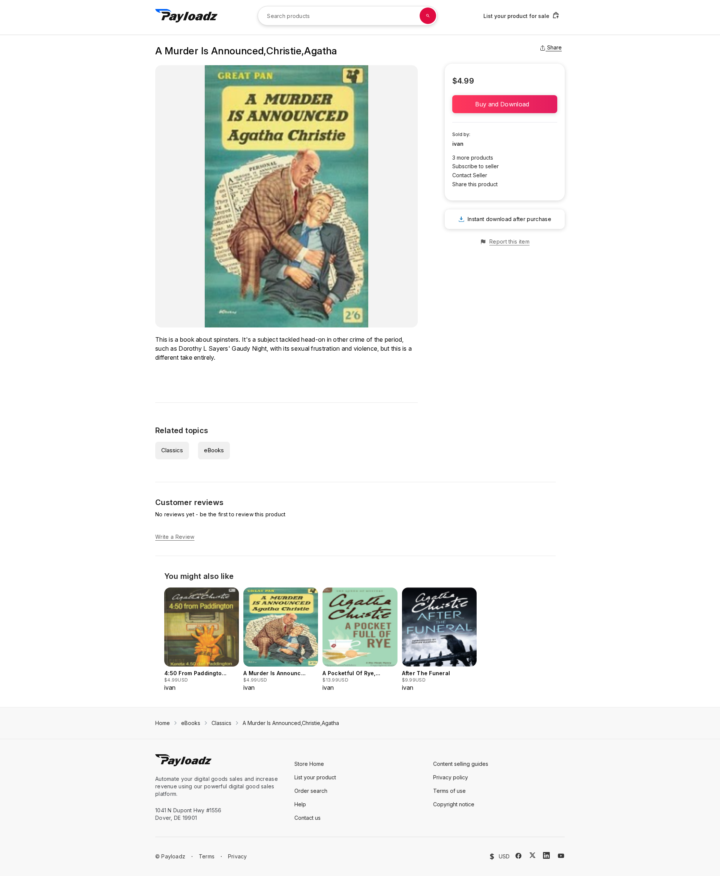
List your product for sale (516, 16)
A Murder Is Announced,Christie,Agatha (291, 723)
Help (300, 804)
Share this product (475, 184)
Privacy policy (450, 777)
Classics (172, 450)
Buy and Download (504, 104)
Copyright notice (453, 804)
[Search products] (428, 15)
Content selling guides (460, 764)
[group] (201, 639)
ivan (458, 144)
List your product (315, 777)
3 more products (472, 157)
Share (554, 47)
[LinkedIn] (546, 855)
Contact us (307, 818)
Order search (310, 791)
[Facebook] (518, 856)
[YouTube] (561, 856)
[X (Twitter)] (533, 855)
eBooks (214, 450)
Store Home (309, 764)
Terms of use (449, 791)
